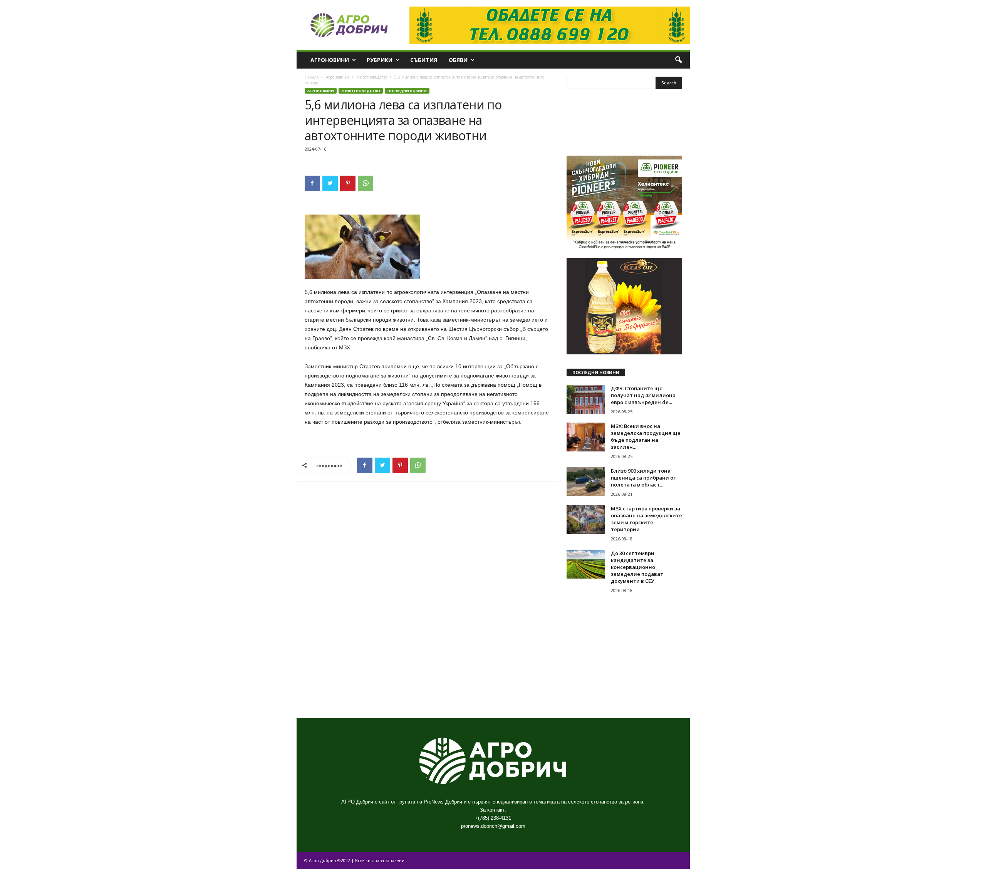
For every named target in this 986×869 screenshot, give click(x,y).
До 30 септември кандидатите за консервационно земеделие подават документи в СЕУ (637, 567)
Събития (423, 60)
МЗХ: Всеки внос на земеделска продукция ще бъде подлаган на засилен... (646, 436)
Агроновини (329, 60)
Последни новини (407, 90)
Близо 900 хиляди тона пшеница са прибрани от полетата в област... (643, 477)
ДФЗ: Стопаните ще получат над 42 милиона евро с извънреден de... (643, 395)
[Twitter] (330, 183)
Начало (312, 77)
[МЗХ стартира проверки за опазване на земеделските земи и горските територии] (586, 519)
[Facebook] (312, 183)
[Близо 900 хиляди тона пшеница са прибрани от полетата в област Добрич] (586, 481)
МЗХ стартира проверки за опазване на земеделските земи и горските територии (646, 519)
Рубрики (379, 60)
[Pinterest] (347, 183)
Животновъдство (371, 77)
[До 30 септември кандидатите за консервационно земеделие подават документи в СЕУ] (586, 564)
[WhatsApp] (365, 183)
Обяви (458, 60)
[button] (678, 60)
